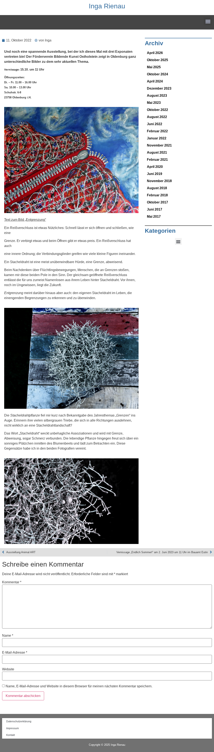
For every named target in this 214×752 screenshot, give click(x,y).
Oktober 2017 (157, 202)
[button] (208, 21)
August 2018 (157, 188)
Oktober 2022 (157, 110)
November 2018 (159, 181)
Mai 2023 (154, 102)
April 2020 (155, 166)
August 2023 (157, 95)
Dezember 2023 (159, 88)
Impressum (12, 728)
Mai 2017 (154, 216)
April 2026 (155, 53)
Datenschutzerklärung (18, 721)
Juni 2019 (154, 174)
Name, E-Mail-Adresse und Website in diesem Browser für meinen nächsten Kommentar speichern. (79, 686)
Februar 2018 (157, 195)
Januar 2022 (156, 138)
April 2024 (155, 81)
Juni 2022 (154, 124)
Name (7, 635)
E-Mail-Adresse (14, 652)
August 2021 (157, 152)
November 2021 (159, 145)
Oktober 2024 (157, 74)
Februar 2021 (157, 159)
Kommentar (11, 582)
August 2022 (157, 117)
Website (8, 669)
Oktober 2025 (157, 60)
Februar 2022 (157, 131)
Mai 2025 (154, 67)
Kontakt (10, 735)
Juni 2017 (154, 209)
